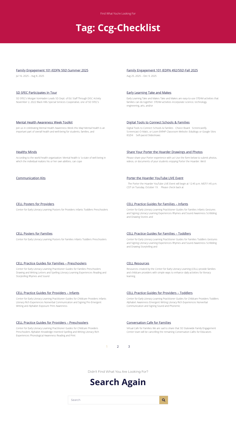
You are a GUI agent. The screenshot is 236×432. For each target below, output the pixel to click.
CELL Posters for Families (34, 233)
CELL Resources (138, 263)
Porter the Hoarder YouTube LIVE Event (155, 178)
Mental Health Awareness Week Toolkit (44, 122)
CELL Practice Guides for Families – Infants (157, 204)
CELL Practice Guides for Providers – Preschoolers (52, 322)
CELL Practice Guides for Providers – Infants (47, 293)
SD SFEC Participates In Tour (36, 92)
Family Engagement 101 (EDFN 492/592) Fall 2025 (162, 70)
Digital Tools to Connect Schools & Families (158, 122)
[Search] (163, 400)
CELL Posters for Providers (35, 204)
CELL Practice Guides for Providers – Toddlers (160, 293)
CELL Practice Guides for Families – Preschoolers (51, 263)
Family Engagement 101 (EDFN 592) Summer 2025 (52, 70)
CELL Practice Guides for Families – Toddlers (159, 233)
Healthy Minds (26, 152)
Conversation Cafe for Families (149, 322)
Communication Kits (31, 178)
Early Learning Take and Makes (149, 92)
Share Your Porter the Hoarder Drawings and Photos (165, 152)
